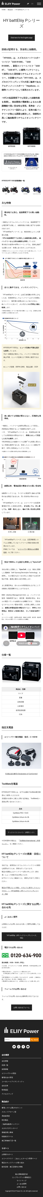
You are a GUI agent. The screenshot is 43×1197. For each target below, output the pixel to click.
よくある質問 (21, 1184)
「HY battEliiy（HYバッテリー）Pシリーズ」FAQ (22, 936)
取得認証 (5, 1090)
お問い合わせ (21, 1187)
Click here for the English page (21, 38)
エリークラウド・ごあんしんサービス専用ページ (19, 1158)
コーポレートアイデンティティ (13, 1081)
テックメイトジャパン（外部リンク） (21, 832)
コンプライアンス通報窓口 (21, 1177)
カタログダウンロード (10, 1128)
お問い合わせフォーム (22, 1007)
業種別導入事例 (7, 1132)
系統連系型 (6, 1116)
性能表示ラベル (7, 1136)
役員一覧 (5, 1065)
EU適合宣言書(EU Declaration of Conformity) (21, 774)
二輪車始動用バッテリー (10, 1124)
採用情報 (5, 1069)
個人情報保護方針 (21, 1174)
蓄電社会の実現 (7, 1077)
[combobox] (17, 1040)
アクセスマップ (7, 1094)
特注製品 (5, 1120)
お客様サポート (7, 1154)
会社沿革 (5, 1086)
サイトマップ (21, 1180)
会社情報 (5, 1061)
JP (28, 4)
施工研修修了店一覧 (9, 1141)
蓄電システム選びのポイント (12, 1108)
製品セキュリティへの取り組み (13, 1163)
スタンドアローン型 (9, 1112)
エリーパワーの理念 (9, 1073)
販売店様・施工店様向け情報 (12, 1167)
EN (32, 4)
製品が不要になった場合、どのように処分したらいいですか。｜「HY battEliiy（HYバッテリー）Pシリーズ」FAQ (21, 891)
